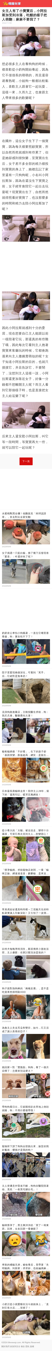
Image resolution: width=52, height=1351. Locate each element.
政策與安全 (15, 1346)
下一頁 (26, 461)
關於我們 (5, 1346)
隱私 (27, 1346)
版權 (32, 1346)
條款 (23, 1346)
